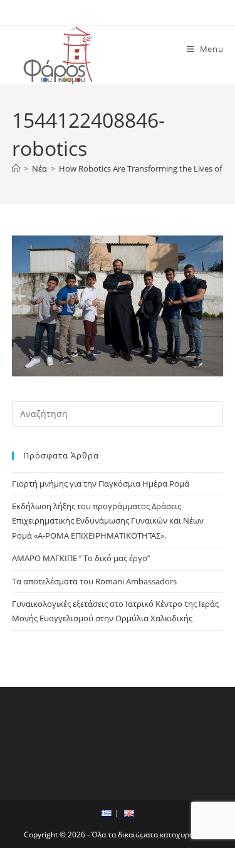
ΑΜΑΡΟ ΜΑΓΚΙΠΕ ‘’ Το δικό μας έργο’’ (81, 558)
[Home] (16, 168)
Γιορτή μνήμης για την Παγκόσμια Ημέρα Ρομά (100, 483)
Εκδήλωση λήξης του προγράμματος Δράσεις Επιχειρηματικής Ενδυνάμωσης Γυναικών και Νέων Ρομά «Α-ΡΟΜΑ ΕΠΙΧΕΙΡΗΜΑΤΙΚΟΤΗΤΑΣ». (108, 520)
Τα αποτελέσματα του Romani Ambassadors (94, 581)
